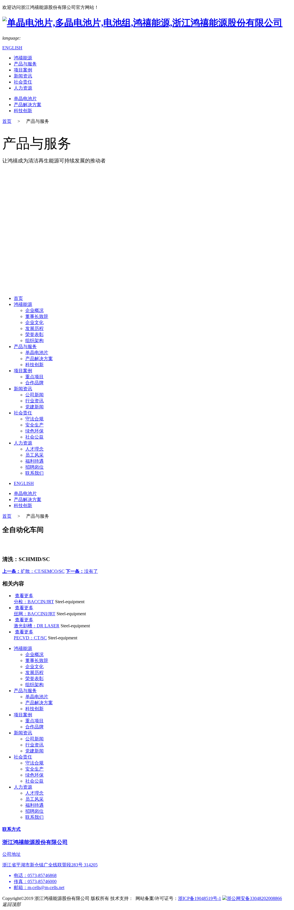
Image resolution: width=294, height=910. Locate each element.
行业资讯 (34, 400)
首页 (6, 121)
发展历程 (34, 328)
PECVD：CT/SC (30, 637)
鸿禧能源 (23, 57)
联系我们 (34, 473)
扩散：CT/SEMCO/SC (33, 571)
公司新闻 (34, 394)
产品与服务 (25, 63)
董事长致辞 (36, 316)
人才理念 (34, 449)
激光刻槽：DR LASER (36, 625)
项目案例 (23, 69)
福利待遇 (34, 461)
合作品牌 (34, 382)
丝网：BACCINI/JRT (34, 613)
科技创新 (23, 110)
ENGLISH (12, 47)
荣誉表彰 (34, 334)
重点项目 (34, 376)
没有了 (82, 571)
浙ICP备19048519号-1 (199, 898)
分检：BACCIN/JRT (34, 601)
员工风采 (34, 455)
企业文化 (34, 322)
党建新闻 (34, 406)
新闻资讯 (23, 75)
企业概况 (34, 310)
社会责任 (23, 81)
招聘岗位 (34, 467)
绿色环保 (34, 430)
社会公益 (34, 436)
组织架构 (34, 340)
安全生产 (34, 424)
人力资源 (23, 88)
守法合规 (34, 418)
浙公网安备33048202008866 (254, 898)
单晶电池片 (25, 98)
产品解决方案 (27, 104)
